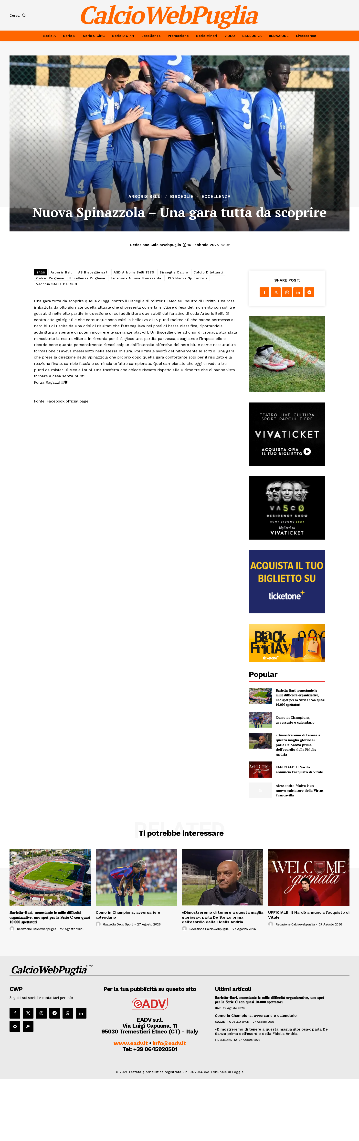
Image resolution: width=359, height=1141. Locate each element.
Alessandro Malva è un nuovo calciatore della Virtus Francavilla (300, 790)
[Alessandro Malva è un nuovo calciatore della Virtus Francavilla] (260, 790)
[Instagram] (41, 1013)
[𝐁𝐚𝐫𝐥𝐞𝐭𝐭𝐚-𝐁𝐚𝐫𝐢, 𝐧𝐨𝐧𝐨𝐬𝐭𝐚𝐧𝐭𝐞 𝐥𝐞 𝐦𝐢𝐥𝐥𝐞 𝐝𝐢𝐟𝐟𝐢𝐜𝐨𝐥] (260, 696)
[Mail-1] (15, 1026)
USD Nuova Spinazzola (187, 278)
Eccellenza (216, 197)
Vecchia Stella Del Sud (56, 284)
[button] (19, 15)
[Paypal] (28, 1026)
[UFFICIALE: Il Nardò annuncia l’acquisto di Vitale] (260, 769)
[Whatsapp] (68, 1013)
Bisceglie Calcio (173, 272)
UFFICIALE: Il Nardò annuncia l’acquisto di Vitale (299, 769)
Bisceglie (181, 197)
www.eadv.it (131, 1043)
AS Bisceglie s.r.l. (93, 272)
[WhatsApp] (287, 292)
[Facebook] (264, 292)
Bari (218, 1008)
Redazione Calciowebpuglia (155, 245)
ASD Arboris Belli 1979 (134, 272)
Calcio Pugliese (50, 278)
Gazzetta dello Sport (118, 924)
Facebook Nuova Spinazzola (135, 278)
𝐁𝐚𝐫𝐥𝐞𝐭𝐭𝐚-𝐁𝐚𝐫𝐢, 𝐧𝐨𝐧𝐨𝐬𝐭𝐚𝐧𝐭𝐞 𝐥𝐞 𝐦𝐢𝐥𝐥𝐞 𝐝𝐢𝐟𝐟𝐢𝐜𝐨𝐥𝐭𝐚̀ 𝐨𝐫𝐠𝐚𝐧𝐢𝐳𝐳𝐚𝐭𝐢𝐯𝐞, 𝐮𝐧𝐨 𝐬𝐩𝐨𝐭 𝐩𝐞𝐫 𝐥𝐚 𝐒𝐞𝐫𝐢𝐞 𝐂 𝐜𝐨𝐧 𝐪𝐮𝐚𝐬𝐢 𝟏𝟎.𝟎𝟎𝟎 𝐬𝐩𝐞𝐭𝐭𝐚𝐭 (300, 697)
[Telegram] (309, 292)
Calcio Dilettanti (208, 272)
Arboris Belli (145, 197)
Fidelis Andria (226, 1040)
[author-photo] (13, 929)
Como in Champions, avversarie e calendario (295, 720)
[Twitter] (276, 292)
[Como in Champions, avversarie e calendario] (260, 720)
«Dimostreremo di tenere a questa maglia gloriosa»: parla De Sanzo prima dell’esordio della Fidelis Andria (298, 744)
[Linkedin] (298, 292)
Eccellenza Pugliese (87, 278)
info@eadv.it (169, 1043)
